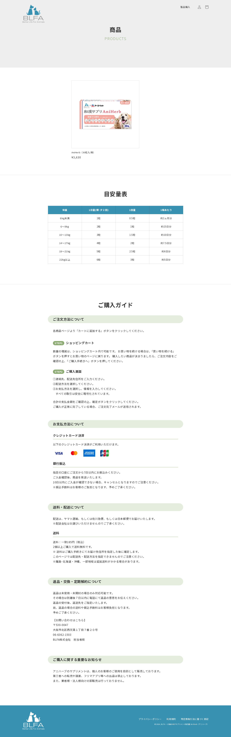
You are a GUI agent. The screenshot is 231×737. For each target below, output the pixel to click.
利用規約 (171, 719)
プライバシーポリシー (149, 719)
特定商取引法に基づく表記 (195, 719)
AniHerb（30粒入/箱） (83, 152)
